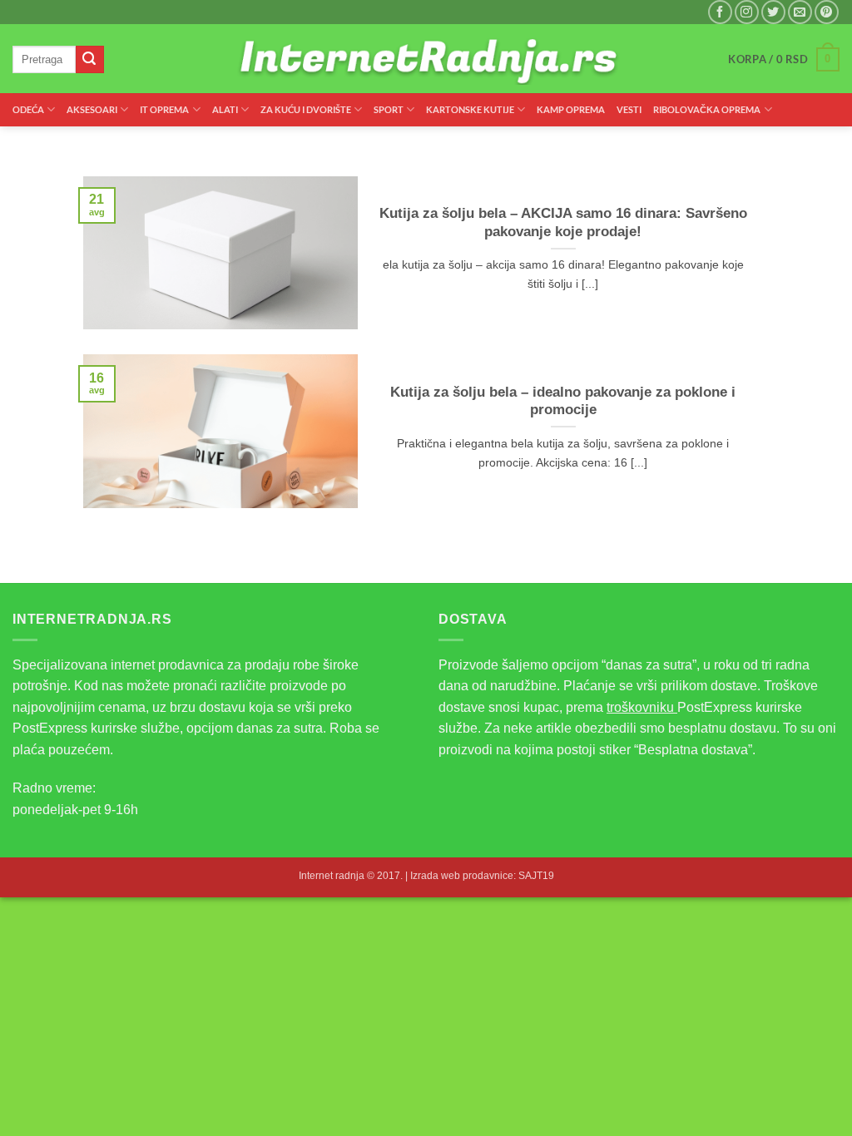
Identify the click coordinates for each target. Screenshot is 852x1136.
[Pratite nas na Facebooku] (720, 12)
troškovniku (642, 707)
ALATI (225, 109)
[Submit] (90, 60)
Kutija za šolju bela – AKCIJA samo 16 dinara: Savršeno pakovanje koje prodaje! (563, 222)
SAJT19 (536, 876)
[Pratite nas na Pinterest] (827, 12)
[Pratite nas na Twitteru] (773, 12)
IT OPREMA (164, 109)
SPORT (389, 109)
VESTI (629, 109)
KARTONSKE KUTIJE (470, 109)
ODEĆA (28, 109)
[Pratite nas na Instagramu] (747, 12)
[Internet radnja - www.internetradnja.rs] (426, 59)
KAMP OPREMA (571, 109)
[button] (784, 60)
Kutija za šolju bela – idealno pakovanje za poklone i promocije (563, 401)
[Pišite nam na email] (800, 12)
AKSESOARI (92, 109)
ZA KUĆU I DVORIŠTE (305, 109)
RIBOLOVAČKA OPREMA (706, 109)
